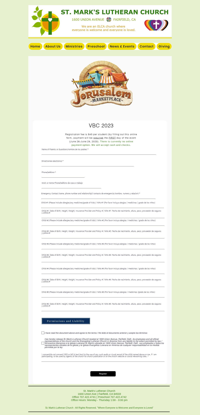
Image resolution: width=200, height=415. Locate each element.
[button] (74, 46)
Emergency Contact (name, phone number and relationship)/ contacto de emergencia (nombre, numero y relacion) (90, 193)
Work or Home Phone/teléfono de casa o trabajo (62, 183)
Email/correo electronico (52, 161)
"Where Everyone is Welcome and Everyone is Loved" (125, 408)
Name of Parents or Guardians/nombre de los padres (64, 149)
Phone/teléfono (48, 172)
